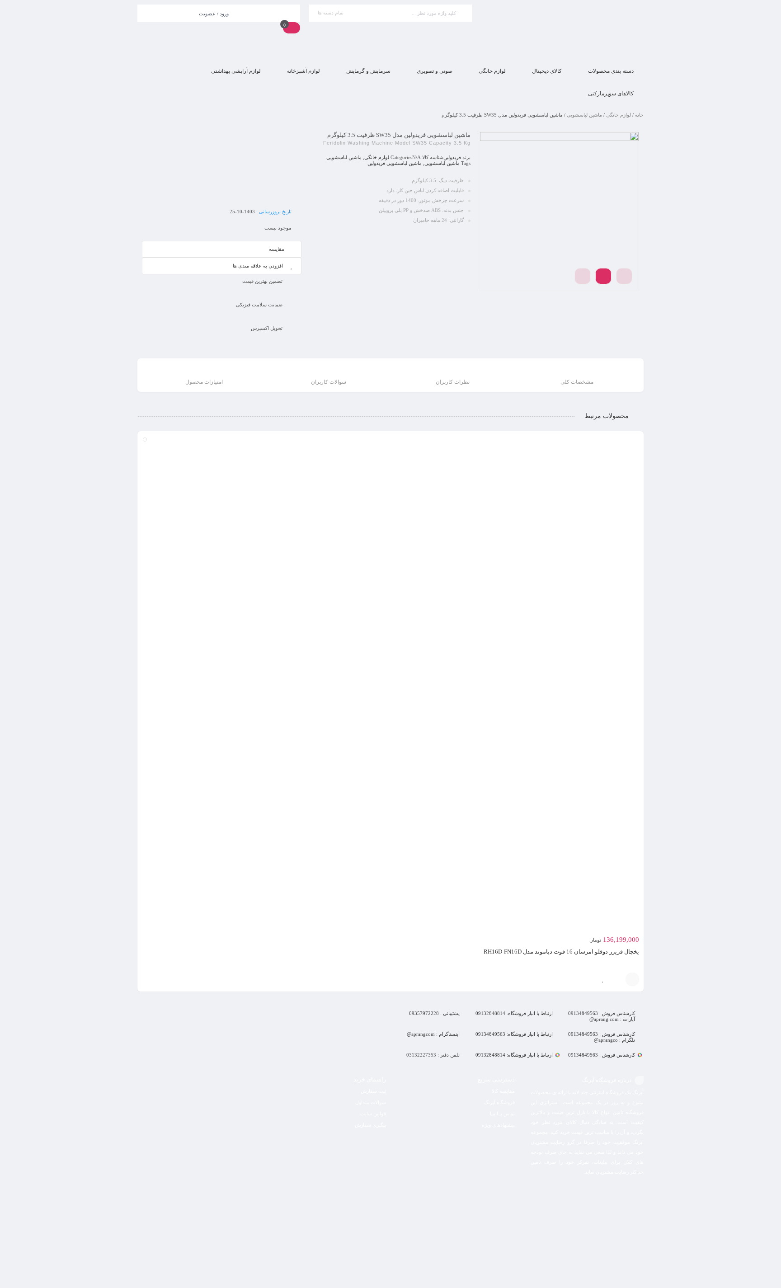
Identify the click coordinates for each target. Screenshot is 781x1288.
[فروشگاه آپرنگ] (562, 30)
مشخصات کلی (576, 382)
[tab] (577, 376)
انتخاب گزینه (632, 979)
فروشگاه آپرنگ (499, 1102)
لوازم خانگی (618, 115)
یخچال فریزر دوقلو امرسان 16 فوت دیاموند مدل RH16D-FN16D (561, 951)
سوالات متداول (370, 1102)
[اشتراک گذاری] (603, 276)
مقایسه (276, 249)
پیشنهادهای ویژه (498, 1125)
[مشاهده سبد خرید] (291, 27)
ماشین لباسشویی (584, 115)
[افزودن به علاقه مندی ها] (603, 979)
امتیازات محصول (204, 382)
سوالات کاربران (328, 382)
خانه (639, 115)
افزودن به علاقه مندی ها (258, 265)
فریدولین (452, 157)
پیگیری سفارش (370, 1125)
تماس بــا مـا (502, 1113)
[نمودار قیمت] (624, 276)
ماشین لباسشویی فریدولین (394, 163)
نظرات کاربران (453, 382)
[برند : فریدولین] (221, 165)
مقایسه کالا (503, 1091)
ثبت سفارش (373, 1091)
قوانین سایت (373, 1113)
